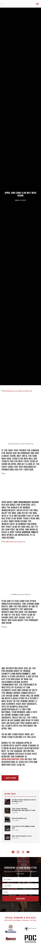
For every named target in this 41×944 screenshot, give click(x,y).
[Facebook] (13, 852)
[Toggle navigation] (37, 4)
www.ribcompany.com (13, 759)
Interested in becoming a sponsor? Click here (21, 920)
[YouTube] (28, 852)
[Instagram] (18, 852)
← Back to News (10, 778)
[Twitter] (23, 852)
